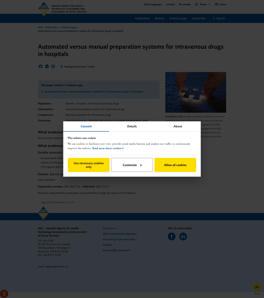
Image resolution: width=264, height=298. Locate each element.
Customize (130, 165)
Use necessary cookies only (89, 165)
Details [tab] (132, 126)
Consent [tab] (86, 126)
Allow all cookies (175, 165)
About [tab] (178, 126)
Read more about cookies (106, 148)
